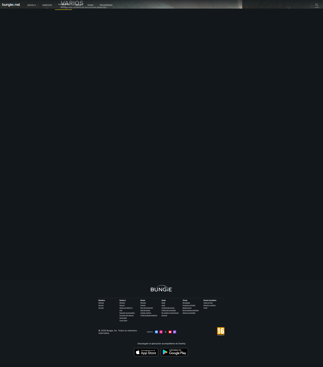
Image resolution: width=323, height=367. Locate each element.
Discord (101, 305)
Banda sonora (187, 308)
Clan (120, 310)
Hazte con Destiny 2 (126, 308)
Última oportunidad (189, 313)
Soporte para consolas (73, 54)
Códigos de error (70, 31)
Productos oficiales (189, 305)
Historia (66, 24)
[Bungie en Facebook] (156, 331)
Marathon (47, 5)
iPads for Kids (208, 303)
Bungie (142, 300)
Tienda (90, 5)
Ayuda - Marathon (70, 69)
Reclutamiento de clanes (74, 62)
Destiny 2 (32, 5)
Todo (64, 14)
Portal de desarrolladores (148, 315)
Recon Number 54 (120, 262)
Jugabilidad (67, 26)
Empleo (142, 305)
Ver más (101, 308)
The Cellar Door (119, 44)
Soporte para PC (70, 51)
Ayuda (78, 5)
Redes (65, 34)
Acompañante (69, 59)
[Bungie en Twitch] (174, 331)
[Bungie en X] (165, 331)
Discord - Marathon (71, 72)
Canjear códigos (145, 313)
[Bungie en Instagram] (161, 331)
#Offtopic (115, 90)
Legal (163, 305)
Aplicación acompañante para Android (80, 49)
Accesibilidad (68, 41)
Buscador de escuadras (127, 313)
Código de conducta (70, 75)
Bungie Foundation (210, 300)
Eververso (67, 36)
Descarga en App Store (147, 352)
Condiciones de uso (168, 308)
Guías (163, 303)
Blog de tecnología (146, 308)
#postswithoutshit (125, 90)
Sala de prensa (145, 310)
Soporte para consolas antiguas (77, 57)
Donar (205, 308)
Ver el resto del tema (122, 99)
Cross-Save (123, 320)
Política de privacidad (169, 310)
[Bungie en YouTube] (170, 331)
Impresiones (68, 19)
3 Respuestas (119, 279)
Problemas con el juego (73, 39)
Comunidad (63, 4)
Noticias (101, 303)
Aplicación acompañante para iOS (78, 46)
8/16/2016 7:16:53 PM (134, 105)
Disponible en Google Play (175, 352)
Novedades (186, 303)
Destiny (11, 5)
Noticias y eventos (210, 305)
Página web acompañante (74, 44)
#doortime (136, 90)
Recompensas (106, 5)
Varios (65, 67)
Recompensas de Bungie (191, 310)
